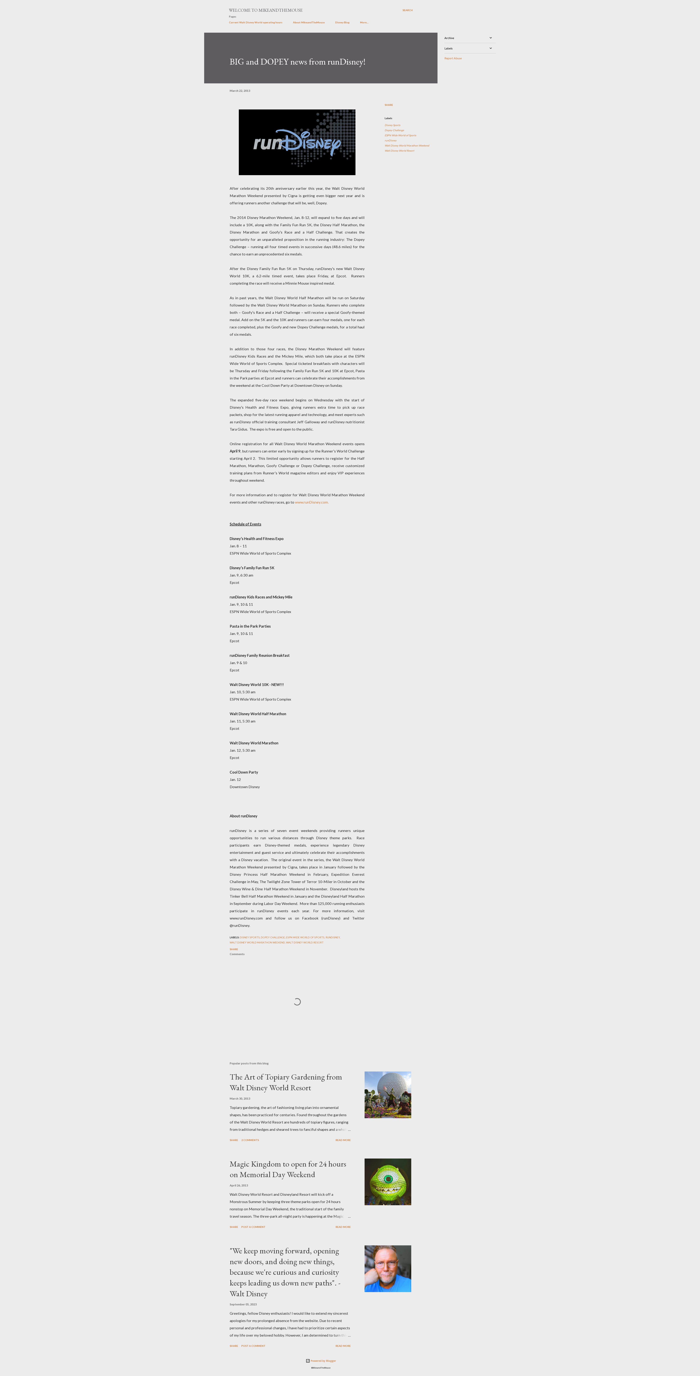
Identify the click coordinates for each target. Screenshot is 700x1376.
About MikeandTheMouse (309, 22)
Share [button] (389, 104)
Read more (343, 1140)
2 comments (250, 1140)
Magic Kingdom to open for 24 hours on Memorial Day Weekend (288, 1169)
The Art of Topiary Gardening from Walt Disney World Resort (286, 1082)
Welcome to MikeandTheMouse (266, 10)
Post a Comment (253, 1226)
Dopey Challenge (394, 130)
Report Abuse (453, 58)
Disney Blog (342, 22)
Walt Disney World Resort (399, 150)
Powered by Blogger (323, 1360)
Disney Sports (392, 125)
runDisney (390, 140)
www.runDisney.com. (312, 502)
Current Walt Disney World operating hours (255, 22)
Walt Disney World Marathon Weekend (407, 145)
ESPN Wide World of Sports (400, 135)
